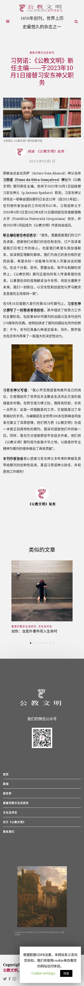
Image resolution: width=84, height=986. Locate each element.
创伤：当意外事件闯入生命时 (34, 631)
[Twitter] (5, 979)
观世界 (7, 793)
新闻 (6, 783)
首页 (6, 774)
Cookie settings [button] (43, 973)
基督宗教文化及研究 (42, 52)
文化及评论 (45, 626)
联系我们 (8, 831)
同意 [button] (66, 973)
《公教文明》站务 (42, 504)
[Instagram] (14, 979)
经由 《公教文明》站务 (47, 151)
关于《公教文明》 (14, 822)
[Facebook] (10, 979)
